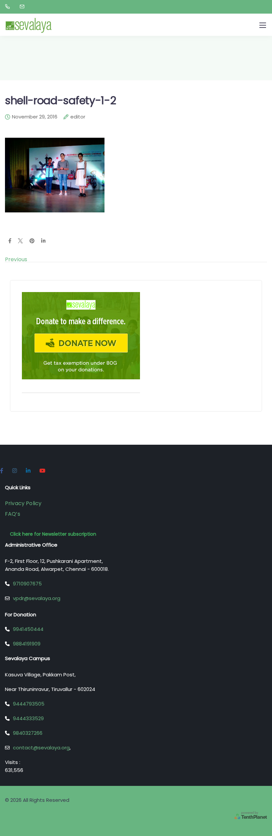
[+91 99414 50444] (9, 6)
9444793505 (28, 703)
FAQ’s (12, 514)
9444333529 (28, 718)
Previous (16, 259)
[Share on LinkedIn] (43, 241)
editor (77, 117)
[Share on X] (20, 241)
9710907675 (27, 583)
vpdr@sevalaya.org (36, 598)
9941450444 (28, 629)
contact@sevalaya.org (41, 747)
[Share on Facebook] (9, 241)
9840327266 (27, 732)
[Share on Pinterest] (32, 241)
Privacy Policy (23, 503)
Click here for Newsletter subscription (53, 534)
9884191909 (26, 643)
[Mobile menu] (263, 25)
